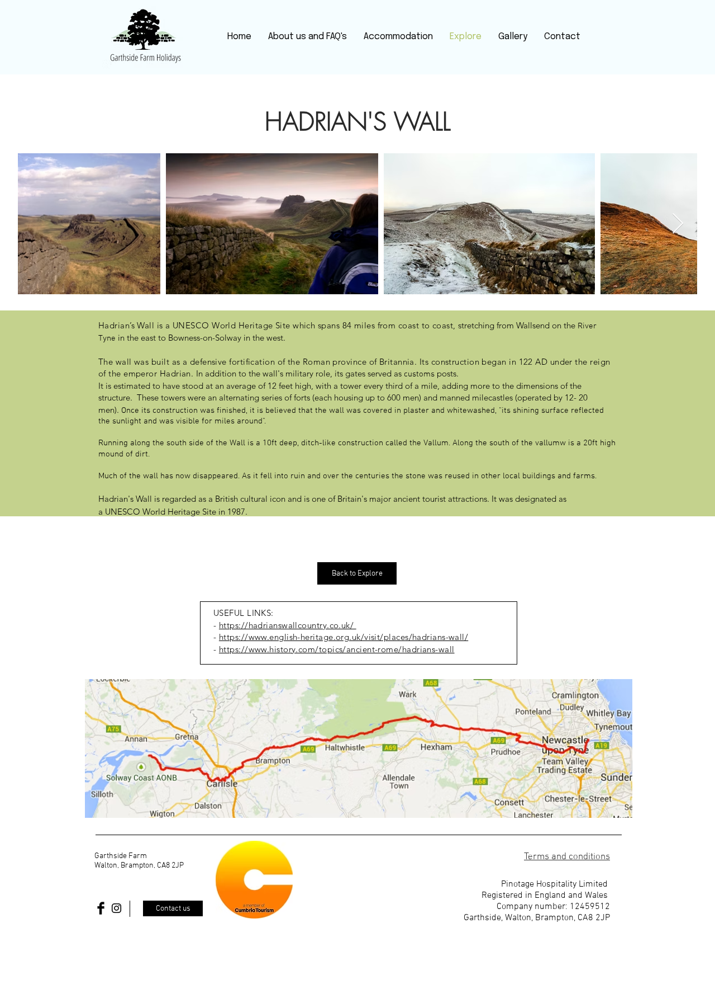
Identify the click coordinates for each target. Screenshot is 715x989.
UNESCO (122, 511)
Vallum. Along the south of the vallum (491, 443)
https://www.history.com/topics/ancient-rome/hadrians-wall (337, 649)
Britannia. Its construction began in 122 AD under (476, 361)
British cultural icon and (258, 498)
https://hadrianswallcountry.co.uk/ (287, 625)
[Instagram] (116, 908)
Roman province (334, 361)
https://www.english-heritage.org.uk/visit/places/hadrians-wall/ (343, 637)
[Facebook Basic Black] (100, 908)
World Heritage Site (179, 511)
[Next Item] (677, 224)
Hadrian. (178, 373)
